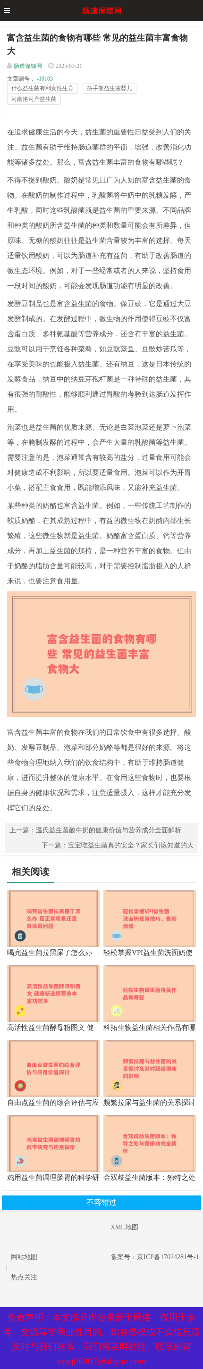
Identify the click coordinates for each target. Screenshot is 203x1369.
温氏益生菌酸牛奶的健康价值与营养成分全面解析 (108, 830)
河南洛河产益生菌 (34, 99)
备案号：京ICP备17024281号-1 (154, 1257)
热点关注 (24, 1277)
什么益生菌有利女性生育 (42, 88)
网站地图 (24, 1257)
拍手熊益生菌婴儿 (109, 88)
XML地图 (124, 1227)
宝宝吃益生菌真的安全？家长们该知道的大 (131, 845)
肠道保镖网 (28, 66)
